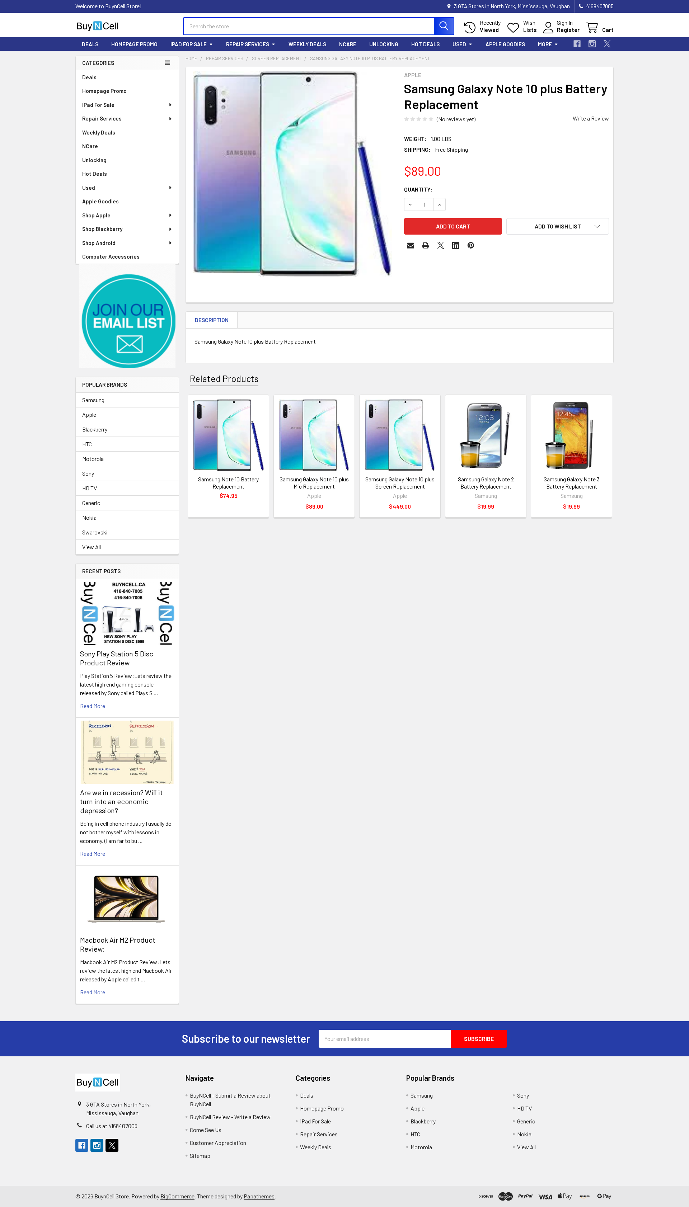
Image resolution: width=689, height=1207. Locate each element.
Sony (88, 473)
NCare (347, 44)
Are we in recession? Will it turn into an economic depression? (121, 801)
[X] (607, 43)
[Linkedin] (455, 245)
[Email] (410, 245)
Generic (91, 502)
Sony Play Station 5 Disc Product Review (116, 658)
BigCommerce (177, 1196)
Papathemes (259, 1196)
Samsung (93, 399)
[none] (292, 174)
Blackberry (94, 429)
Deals (90, 44)
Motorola (93, 458)
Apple (89, 414)
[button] (127, 316)
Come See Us (205, 1129)
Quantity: (418, 189)
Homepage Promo (134, 44)
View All (91, 546)
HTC (87, 443)
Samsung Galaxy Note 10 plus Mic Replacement (314, 483)
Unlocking (383, 44)
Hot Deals (425, 44)
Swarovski (95, 532)
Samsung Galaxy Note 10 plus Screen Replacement (400, 483)
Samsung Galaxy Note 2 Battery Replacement (486, 483)
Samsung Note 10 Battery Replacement (228, 483)
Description (212, 320)
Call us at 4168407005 (111, 1125)
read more (92, 705)
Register (568, 29)
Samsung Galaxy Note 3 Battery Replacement (572, 483)
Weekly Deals (307, 44)
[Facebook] (577, 43)
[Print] (425, 245)
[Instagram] (592, 43)
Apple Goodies (505, 44)
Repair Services (247, 44)
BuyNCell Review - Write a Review (230, 1116)
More (545, 44)
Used (459, 44)
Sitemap (200, 1155)
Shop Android (99, 243)
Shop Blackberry (102, 229)
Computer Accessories (111, 256)
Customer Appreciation (218, 1142)
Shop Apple (96, 215)
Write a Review (591, 118)
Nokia (89, 517)
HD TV (89, 488)
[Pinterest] (470, 245)
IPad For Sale (188, 44)
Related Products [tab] (224, 378)
